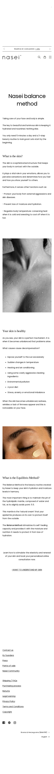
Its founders (8, 655)
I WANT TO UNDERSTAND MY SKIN (27, 569)
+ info (37, 49)
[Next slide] (49, 48)
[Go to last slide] (4, 48)
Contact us (8, 650)
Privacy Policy (9, 701)
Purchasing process (12, 685)
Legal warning (9, 696)
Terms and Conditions (13, 706)
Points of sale (9, 665)
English (44, 737)
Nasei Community (11, 671)
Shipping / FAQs (10, 680)
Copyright (7, 712)
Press (5, 660)
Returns (6, 691)
